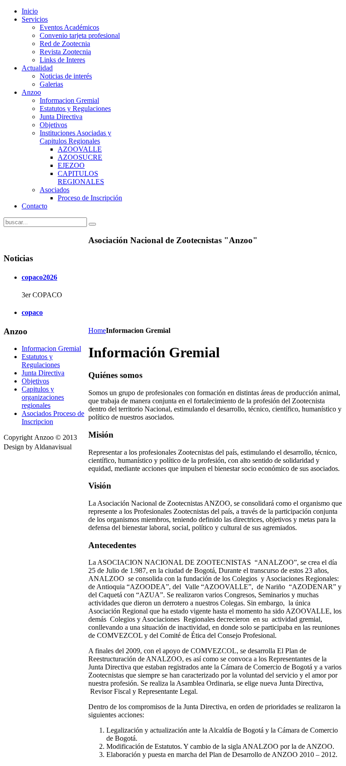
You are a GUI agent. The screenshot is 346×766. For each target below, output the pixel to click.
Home (97, 330)
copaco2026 (39, 277)
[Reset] (92, 224)
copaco (32, 312)
